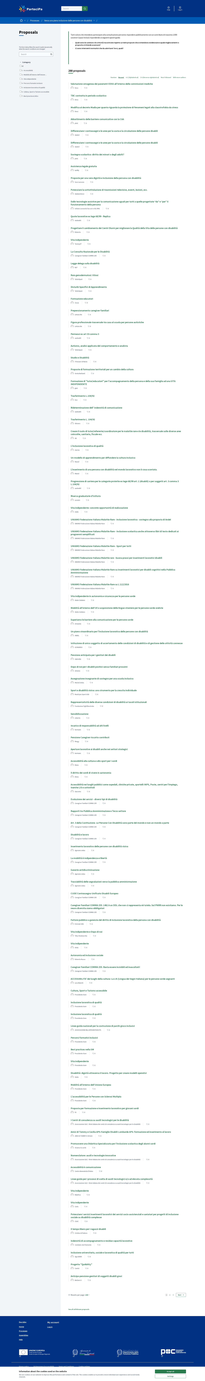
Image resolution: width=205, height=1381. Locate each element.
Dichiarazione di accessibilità (44, 1366)
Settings (170, 1376)
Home (21, 1326)
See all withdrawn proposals (78, 1309)
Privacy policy (24, 1366)
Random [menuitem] (113, 77)
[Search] (85, 8)
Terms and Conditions (66, 1366)
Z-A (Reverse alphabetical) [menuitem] (149, 77)
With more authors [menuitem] (179, 77)
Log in (49, 1327)
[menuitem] (36, 54)
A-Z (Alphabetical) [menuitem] (132, 77)
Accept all (170, 1371)
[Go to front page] (32, 8)
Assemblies (23, 1335)
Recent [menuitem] (121, 77)
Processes (34, 20)
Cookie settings (84, 1366)
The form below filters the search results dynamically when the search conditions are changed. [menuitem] (35, 48)
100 (86, 1295)
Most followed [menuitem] (166, 77)
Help (21, 1339)
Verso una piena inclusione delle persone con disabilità (68, 20)
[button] (25, 62)
